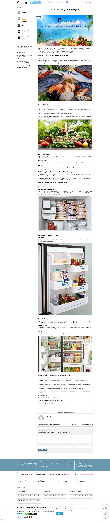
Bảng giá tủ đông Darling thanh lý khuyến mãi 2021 (49, 403)
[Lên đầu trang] (2, 520)
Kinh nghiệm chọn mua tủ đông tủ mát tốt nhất (81, 424)
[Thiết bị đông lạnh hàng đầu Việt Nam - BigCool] (22, 2)
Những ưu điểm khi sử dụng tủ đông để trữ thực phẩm (50, 400)
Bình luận (40, 434)
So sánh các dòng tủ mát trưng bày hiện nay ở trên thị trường (25, 51)
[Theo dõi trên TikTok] (29, 517)
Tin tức (65, 8)
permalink (72, 412)
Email (58, 444)
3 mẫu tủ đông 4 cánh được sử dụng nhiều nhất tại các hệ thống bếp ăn (24, 47)
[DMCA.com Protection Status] (31, 513)
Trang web (77, 444)
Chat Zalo (105, 512)
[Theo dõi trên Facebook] (28, 517)
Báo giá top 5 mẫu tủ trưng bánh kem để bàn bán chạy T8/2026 (24, 66)
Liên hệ (105, 519)
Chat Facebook (105, 508)
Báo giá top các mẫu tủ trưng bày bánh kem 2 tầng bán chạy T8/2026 (25, 62)
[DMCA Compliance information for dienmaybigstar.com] (22, 517)
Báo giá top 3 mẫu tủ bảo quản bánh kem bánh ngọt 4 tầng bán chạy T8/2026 (24, 57)
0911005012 (105, 504)
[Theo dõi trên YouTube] (31, 517)
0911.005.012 (88, 3)
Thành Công (71, 13)
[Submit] (67, 2)
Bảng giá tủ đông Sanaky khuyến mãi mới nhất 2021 (49, 397)
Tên (39, 444)
